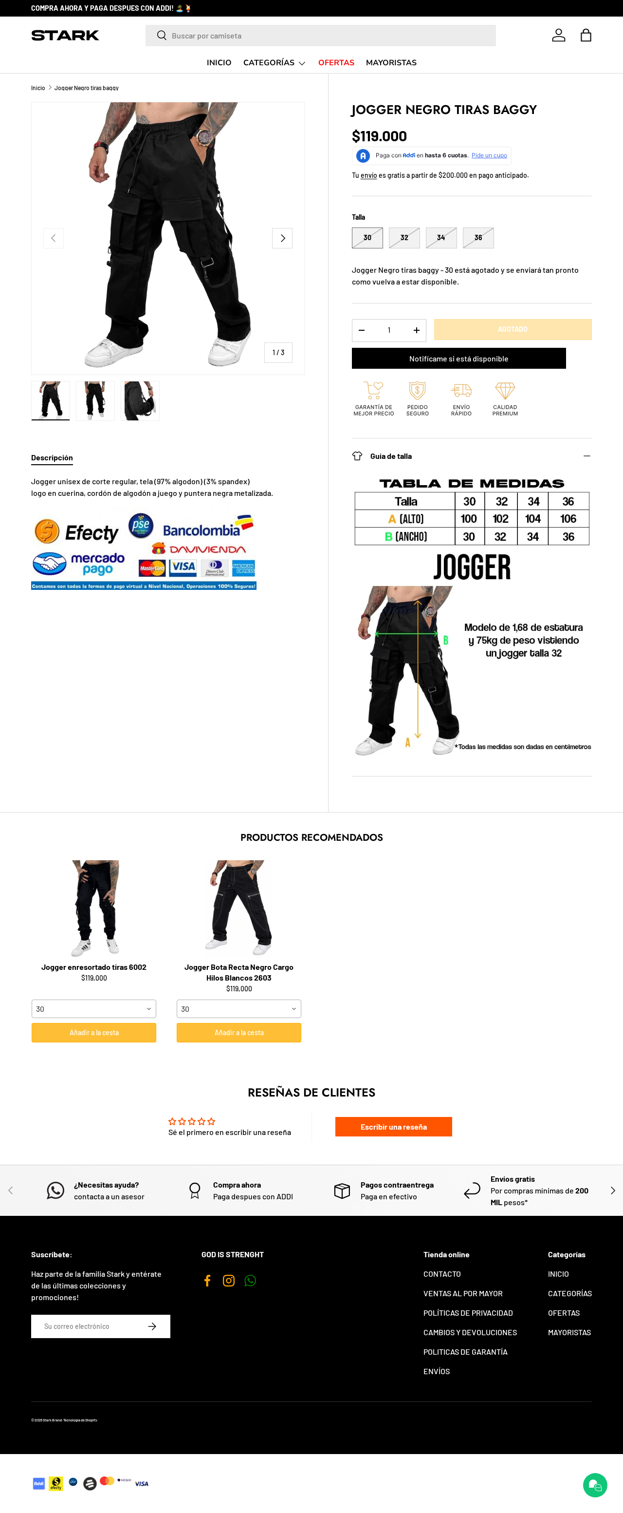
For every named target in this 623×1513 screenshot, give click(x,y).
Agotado (513, 329)
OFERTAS (336, 62)
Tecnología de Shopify (80, 1420)
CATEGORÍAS (268, 62)
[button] (586, 35)
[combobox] (321, 35)
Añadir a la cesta (94, 1032)
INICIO (219, 62)
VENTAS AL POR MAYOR (463, 1293)
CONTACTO (442, 1273)
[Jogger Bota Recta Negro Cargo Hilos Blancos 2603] (239, 909)
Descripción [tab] (52, 457)
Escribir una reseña (394, 1126)
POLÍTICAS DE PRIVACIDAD (468, 1312)
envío (369, 175)
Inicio (38, 88)
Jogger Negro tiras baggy (87, 88)
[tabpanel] (168, 532)
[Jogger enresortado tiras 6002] (94, 909)
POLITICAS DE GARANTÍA (465, 1351)
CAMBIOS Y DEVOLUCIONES (470, 1332)
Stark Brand (52, 1420)
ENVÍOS (436, 1371)
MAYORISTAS (391, 62)
